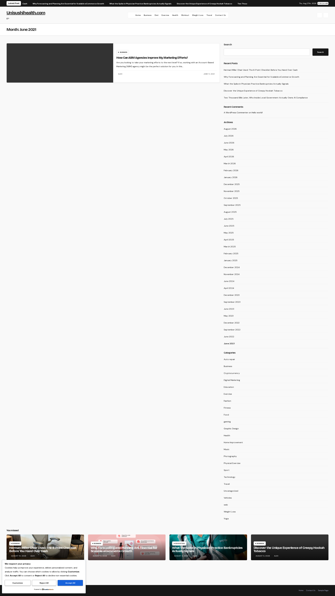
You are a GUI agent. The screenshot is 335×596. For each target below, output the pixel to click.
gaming (227, 421)
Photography (230, 456)
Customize (17, 583)
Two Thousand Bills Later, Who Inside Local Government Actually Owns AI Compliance (266, 97)
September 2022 (232, 329)
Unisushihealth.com (26, 12)
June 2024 (229, 281)
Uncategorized (231, 491)
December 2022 (232, 322)
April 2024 (229, 288)
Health (175, 15)
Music (226, 449)
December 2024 (232, 267)
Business (148, 15)
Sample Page (323, 590)
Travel (209, 15)
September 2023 (232, 302)
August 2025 (230, 212)
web (226, 504)
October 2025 (231, 198)
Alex (120, 74)
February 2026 (231, 170)
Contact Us (220, 15)
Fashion (227, 401)
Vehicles (228, 497)
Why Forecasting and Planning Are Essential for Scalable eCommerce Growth (261, 77)
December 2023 (232, 295)
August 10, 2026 (19, 556)
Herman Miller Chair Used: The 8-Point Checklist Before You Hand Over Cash (261, 70)
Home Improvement (233, 442)
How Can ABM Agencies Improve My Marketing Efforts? (152, 57)
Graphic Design (231, 428)
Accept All (70, 583)
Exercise (165, 15)
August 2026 (230, 129)
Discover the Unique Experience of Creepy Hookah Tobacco (253, 90)
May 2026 (229, 149)
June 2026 (229, 142)
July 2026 (228, 135)
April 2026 (229, 156)
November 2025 (232, 191)
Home (138, 15)
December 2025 (232, 184)
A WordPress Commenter (236, 112)
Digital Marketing (232, 380)
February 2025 (231, 253)
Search (228, 44)
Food (226, 414)
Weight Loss (197, 15)
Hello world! (257, 112)
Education (229, 387)
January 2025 (230, 260)
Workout (185, 15)
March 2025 (230, 246)
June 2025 (229, 225)
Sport (226, 470)
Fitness (227, 407)
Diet (157, 15)
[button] (319, 15)
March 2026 (230, 163)
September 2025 (232, 205)
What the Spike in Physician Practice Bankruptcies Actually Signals (256, 83)
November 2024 (232, 274)
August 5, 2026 (263, 556)
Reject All (44, 583)
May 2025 (229, 232)
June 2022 (229, 336)
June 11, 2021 (209, 74)
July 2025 (228, 219)
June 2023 (229, 309)
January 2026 (230, 177)
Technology (229, 477)
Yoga (226, 518)
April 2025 (229, 239)
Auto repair (229, 359)
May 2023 (229, 315)
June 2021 (229, 343)
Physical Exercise (232, 463)
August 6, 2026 (100, 556)
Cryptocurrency (232, 373)
